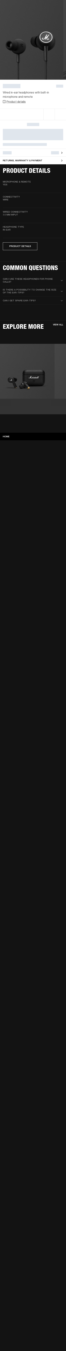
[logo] (14, 14)
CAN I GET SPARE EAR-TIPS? (19, 300)
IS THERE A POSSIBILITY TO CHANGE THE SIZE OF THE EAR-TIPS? (29, 291)
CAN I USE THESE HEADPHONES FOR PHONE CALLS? (28, 280)
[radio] (49, 114)
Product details (16, 101)
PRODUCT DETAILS (20, 246)
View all (58, 324)
